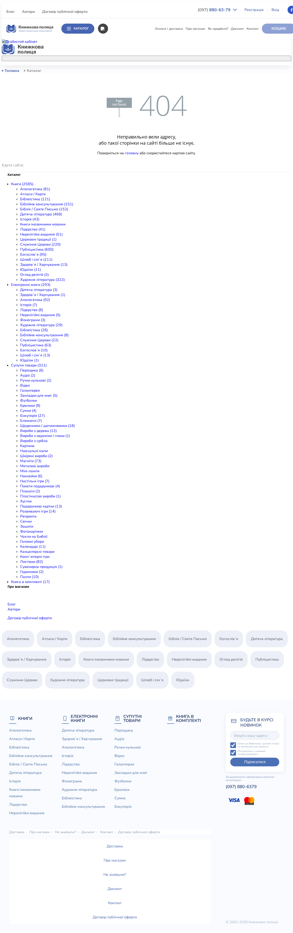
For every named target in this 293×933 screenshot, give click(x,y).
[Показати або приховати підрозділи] (148, 57)
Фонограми (72, 781)
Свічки (26, 521)
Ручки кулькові (127, 747)
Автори (28, 11)
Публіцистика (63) (35, 345)
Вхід (275, 9)
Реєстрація (254, 9)
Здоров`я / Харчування (108, 197)
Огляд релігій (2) (34, 274)
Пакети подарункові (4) (40, 486)
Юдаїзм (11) (30, 269)
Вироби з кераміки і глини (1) (45, 435)
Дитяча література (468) (41, 214)
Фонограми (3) (32, 320)
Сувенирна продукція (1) (41, 566)
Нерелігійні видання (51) (41, 234)
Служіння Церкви (104, 164)
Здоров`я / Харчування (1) (42, 294)
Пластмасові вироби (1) (40, 496)
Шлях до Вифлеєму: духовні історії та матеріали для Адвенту (258, 745)
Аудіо (119, 738)
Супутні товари (132, 718)
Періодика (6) (31, 370)
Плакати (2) (30, 491)
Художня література (67, 680)
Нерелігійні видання (106, 147)
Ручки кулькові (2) (35, 380)
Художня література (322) (42, 279)
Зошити (26, 526)
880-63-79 (215, 10)
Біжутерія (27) (32, 415)
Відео (25, 385)
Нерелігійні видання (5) (40, 314)
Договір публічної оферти (64, 11)
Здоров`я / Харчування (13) (44, 264)
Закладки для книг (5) (38, 395)
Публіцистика (101, 172)
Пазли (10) (29, 576)
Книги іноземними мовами (111, 130)
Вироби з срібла (34, 440)
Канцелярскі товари (37, 551)
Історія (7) (28, 304)
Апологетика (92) (35, 299)
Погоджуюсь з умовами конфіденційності (251, 753)
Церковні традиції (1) (38, 239)
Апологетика (101, 70)
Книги (25, 718)
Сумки (119, 798)
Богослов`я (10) (34, 350)
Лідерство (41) (32, 229)
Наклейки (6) (31, 476)
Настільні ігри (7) (34, 481)
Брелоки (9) (30, 405)
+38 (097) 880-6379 (242, 70)
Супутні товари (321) (29, 365)
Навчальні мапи (34, 450)
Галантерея (30, 390)
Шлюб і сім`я (101, 189)
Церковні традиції (104, 155)
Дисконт (237, 29)
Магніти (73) (30, 461)
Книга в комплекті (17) (30, 581)
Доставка (16, 832)
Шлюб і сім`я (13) (35, 355)
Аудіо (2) (27, 375)
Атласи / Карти (102, 79)
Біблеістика (99, 87)
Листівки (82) (31, 561)
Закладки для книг (130, 772)
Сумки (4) (28, 410)
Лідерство (98, 138)
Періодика (123, 730)
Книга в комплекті (188, 718)
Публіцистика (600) (37, 249)
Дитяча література (105, 113)
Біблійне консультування (110, 96)
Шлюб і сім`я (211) (36, 259)
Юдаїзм (182, 680)
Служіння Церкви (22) (39, 340)
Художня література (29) (41, 325)
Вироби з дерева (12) (38, 430)
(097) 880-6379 (241, 787)
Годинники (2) (31, 571)
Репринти (28, 516)
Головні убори (32, 541)
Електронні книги (84, 718)
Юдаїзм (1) (29, 360)
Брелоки (122, 789)
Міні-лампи (29, 471)
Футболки (28, 400)
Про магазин (195, 29)
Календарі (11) (33, 546)
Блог (10, 11)
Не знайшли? (65, 832)
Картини (27, 445)
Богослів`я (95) (33, 254)
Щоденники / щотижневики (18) (47, 425)
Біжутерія (123, 806)
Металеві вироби (34, 466)
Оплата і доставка (169, 29)
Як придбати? (218, 29)
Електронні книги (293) (30, 284)
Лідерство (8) (31, 309)
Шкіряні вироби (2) (36, 455)
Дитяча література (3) (38, 289)
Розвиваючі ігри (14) (38, 511)
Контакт (253, 29)
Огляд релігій (231, 659)
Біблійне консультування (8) (44, 335)
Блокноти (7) (31, 420)
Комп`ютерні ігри (34, 556)
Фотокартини (31, 531)
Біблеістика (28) (34, 330)
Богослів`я (99, 181)
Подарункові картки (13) (41, 506)
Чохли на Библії (33, 536)
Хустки (26, 501)
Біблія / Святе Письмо (107, 104)
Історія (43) (29, 219)
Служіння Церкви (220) (40, 244)
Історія (96, 121)
